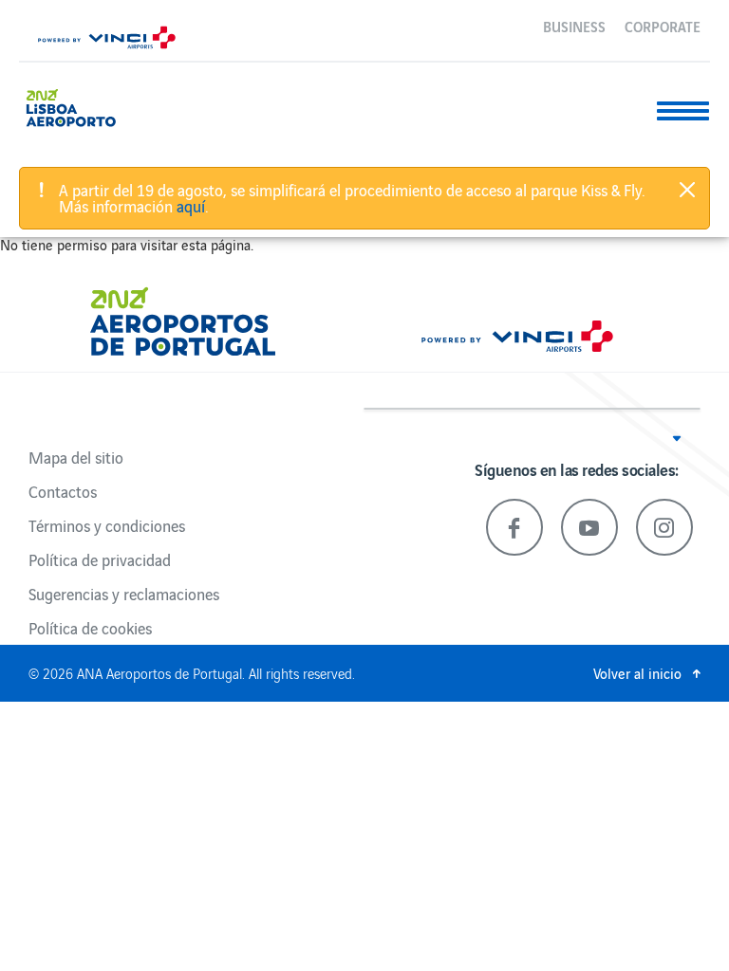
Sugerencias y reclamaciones (123, 593)
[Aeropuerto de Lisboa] (79, 105)
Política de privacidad (99, 559)
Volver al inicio (637, 673)
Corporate (663, 25)
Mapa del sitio (75, 457)
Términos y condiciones (106, 525)
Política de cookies (90, 627)
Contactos (62, 491)
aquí (191, 205)
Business (574, 25)
